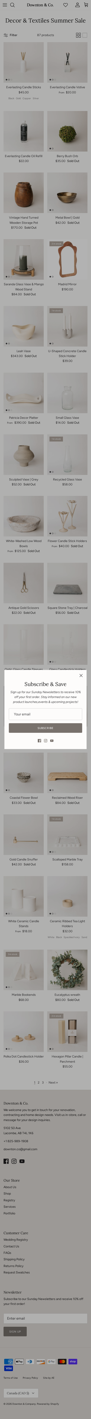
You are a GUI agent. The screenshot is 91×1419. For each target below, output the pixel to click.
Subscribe (45, 728)
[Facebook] (39, 740)
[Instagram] (45, 740)
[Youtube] (51, 740)
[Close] (81, 675)
